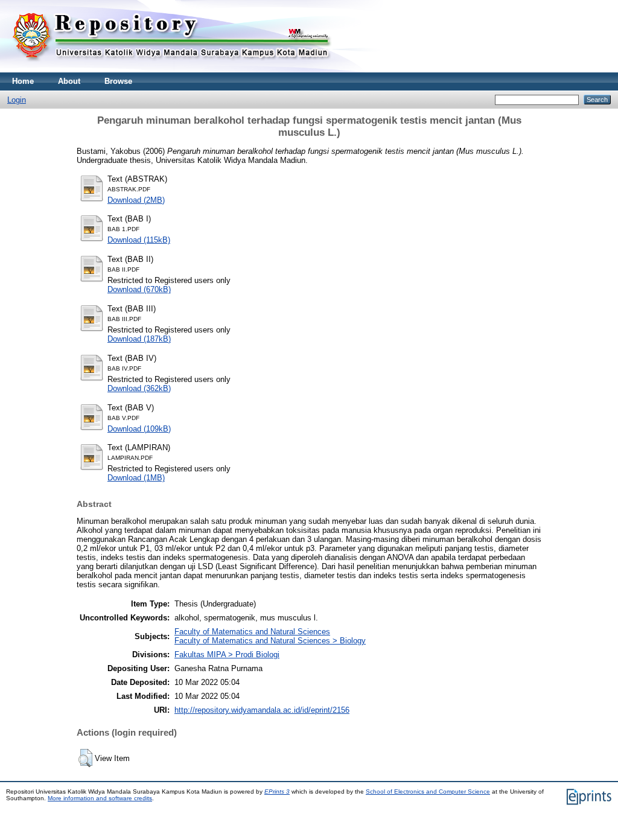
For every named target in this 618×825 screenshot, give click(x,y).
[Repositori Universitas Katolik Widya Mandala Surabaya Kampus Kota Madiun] (172, 69)
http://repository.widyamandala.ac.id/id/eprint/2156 (261, 710)
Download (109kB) (139, 428)
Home (23, 81)
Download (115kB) (138, 239)
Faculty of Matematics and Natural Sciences (252, 631)
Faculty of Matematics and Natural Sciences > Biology (270, 640)
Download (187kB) (139, 338)
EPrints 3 (277, 791)
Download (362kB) (139, 388)
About (69, 81)
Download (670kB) (139, 289)
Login (16, 99)
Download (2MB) (136, 200)
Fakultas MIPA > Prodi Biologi (226, 654)
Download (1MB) (136, 477)
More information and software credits (100, 798)
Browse (118, 81)
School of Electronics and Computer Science (428, 791)
